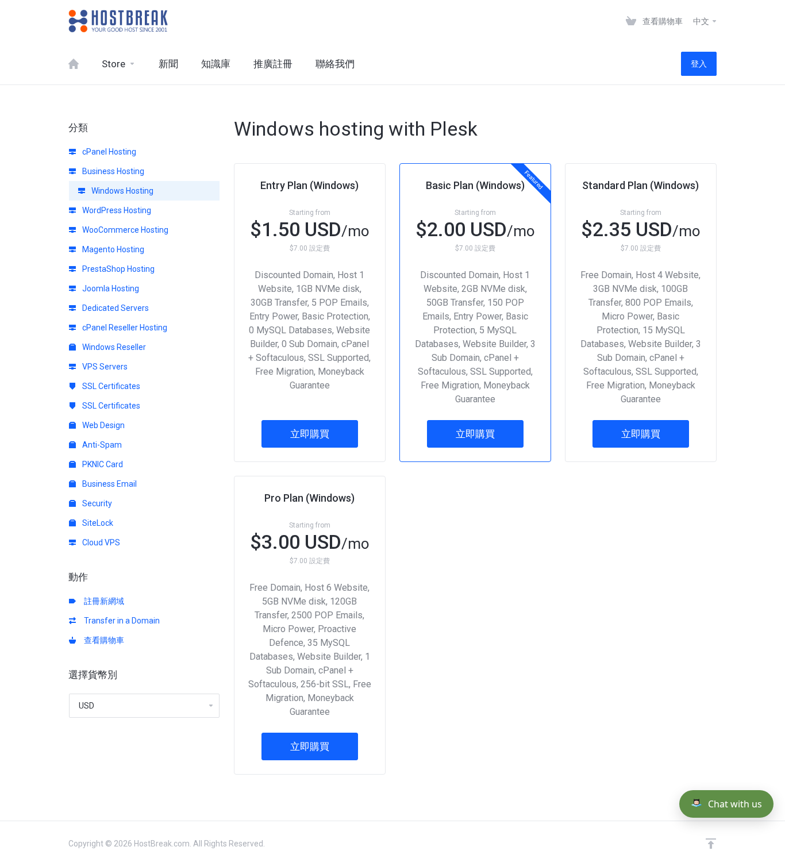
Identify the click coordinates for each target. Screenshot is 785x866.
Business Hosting (112, 171)
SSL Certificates (110, 386)
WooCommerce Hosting (124, 229)
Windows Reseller (113, 347)
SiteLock (96, 523)
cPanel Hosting (108, 151)
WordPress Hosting (115, 210)
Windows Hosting (121, 190)
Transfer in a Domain (120, 620)
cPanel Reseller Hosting (123, 327)
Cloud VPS (100, 542)
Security (96, 503)
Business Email (108, 483)
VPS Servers (104, 366)
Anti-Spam (101, 444)
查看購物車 (102, 640)
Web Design (102, 425)
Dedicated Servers (114, 308)
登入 (699, 63)
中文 (702, 21)
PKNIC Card (101, 464)
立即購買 (309, 434)
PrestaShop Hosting (117, 269)
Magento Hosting (112, 249)
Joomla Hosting (109, 288)
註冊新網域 (102, 601)
